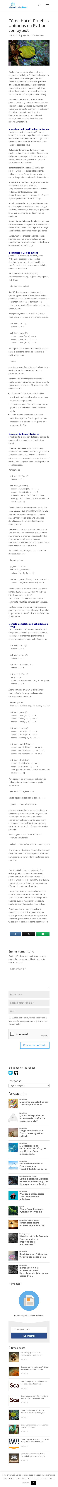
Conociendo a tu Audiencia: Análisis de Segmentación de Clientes (34, 1368)
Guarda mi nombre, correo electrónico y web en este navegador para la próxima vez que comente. (27, 1020)
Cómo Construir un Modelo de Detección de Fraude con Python (33, 1411)
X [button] (33, 1482)
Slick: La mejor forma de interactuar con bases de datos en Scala (34, 1382)
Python (26, 35)
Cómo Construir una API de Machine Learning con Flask (34, 1426)
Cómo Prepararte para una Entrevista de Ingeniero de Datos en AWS (35, 1440)
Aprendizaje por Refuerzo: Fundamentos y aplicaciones (31, 1353)
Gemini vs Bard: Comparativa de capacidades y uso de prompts (33, 1455)
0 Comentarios (37, 35)
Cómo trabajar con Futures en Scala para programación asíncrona (34, 1397)
